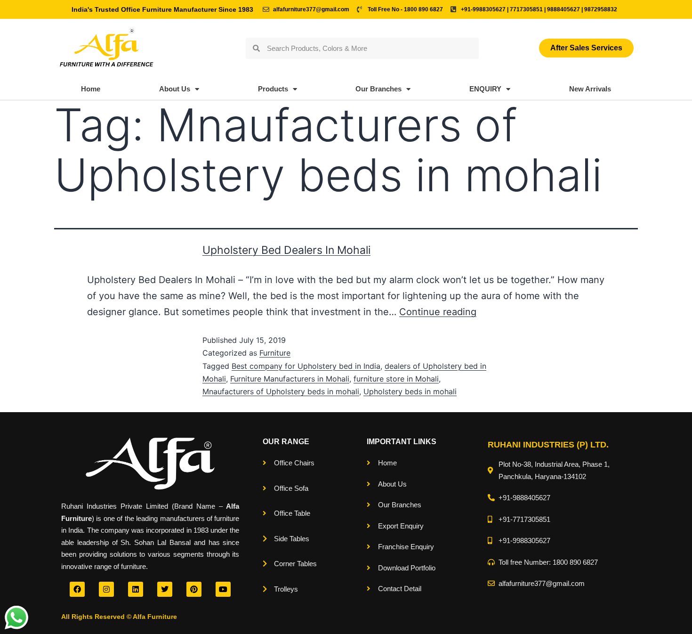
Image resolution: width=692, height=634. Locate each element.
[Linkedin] (135, 589)
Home (90, 89)
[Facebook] (77, 589)
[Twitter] (164, 589)
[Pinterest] (193, 589)
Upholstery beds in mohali (410, 391)
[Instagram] (106, 589)
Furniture (274, 353)
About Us (174, 89)
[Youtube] (223, 589)
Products (273, 89)
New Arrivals (590, 89)
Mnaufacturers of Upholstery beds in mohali (280, 391)
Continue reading (437, 311)
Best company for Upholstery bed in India (306, 366)
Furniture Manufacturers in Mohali (289, 378)
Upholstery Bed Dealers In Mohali (286, 250)
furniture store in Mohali (396, 378)
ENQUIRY (485, 89)
